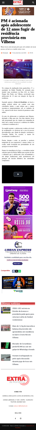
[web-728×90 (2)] (18, 293)
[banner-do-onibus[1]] (18, 266)
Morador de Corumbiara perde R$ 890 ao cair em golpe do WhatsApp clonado (23, 347)
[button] (3, 2)
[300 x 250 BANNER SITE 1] (18, 239)
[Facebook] (15, 419)
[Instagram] (21, 418)
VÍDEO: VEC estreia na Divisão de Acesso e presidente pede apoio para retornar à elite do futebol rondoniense (23, 314)
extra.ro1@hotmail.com (20, 406)
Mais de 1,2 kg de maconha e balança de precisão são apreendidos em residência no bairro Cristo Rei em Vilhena (23, 332)
